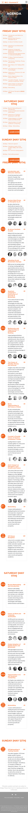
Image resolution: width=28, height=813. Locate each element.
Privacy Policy (17, 797)
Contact (22, 797)
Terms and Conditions (9, 797)
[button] (26, 1)
